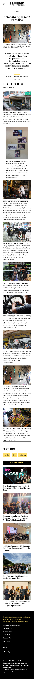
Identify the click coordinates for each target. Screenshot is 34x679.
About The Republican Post (11, 625)
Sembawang (22, 455)
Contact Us (6, 635)
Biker (14, 455)
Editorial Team (7, 631)
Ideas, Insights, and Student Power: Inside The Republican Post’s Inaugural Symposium (16, 604)
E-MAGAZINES (7, 628)
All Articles (6, 641)
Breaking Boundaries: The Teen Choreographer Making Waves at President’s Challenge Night (15, 518)
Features (12, 87)
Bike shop (7, 455)
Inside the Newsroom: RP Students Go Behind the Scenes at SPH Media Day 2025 (16, 548)
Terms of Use (7, 638)
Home (5, 87)
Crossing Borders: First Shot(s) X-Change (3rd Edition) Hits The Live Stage (16, 488)
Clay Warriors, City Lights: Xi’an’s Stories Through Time (16, 577)
